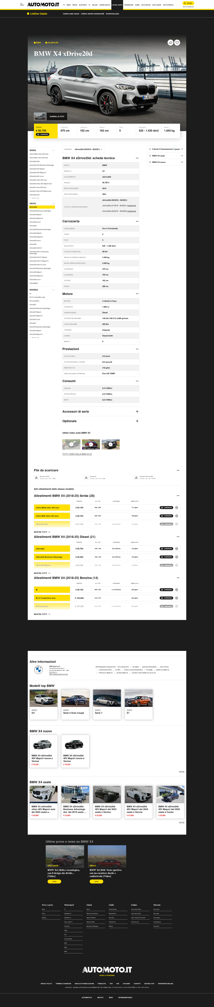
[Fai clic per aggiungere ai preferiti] (177, 43)
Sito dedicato (123, 667)
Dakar (65, 930)
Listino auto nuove (71, 13)
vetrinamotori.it (125, 997)
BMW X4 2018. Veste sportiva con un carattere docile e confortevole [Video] (105, 873)
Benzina (34, 289)
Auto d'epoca (156, 917)
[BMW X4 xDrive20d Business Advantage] (176, 556)
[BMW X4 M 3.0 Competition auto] (176, 597)
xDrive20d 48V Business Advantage (42, 165)
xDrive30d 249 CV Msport (38, 257)
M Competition (34, 301)
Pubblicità (102, 983)
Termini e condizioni (63, 983)
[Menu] (22, 4)
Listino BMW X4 (122, 673)
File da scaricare (46, 470)
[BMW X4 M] (176, 589)
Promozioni (156, 926)
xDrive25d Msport (35, 233)
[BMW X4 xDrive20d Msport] (176, 565)
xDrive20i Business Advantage (40, 308)
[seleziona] (131, 205)
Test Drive (164, 667)
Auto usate (156, 913)
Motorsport (69, 904)
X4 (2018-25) (53, 42)
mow (111, 997)
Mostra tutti (35, 198)
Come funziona (113, 909)
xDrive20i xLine (35, 319)
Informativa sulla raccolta (11, 1005)
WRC (65, 947)
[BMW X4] (111, 444)
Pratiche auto (112, 922)
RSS (117, 983)
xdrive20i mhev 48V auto (38, 187)
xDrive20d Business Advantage (40, 211)
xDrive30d (33, 244)
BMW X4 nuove (158, 162)
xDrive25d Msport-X (36, 237)
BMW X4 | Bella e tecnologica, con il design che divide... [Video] (64, 873)
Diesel (33, 203)
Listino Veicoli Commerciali (138, 917)
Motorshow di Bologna (92, 926)
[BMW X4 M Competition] (176, 606)
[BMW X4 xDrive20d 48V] (176, 524)
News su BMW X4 (162, 670)
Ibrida (33, 150)
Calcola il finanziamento (162, 149)
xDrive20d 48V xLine (37, 176)
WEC (65, 943)
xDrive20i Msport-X (36, 316)
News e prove (47, 904)
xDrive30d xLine (35, 279)
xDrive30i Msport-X (36, 334)
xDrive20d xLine (35, 222)
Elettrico (44, 917)
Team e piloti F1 (68, 922)
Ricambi (135, 667)
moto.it (100, 997)
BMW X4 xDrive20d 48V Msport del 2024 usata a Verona (105, 809)
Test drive (53, 865)
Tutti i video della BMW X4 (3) (77, 454)
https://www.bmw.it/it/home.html (58, 674)
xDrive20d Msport (35, 214)
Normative (111, 917)
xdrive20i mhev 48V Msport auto (40, 191)
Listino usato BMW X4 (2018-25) (144, 673)
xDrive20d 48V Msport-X (38, 172)
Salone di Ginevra (91, 917)
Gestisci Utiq (149, 983)
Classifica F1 (67, 917)
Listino (134, 904)
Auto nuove (156, 909)
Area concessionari (188, 7)
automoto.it (87, 997)
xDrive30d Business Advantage (40, 268)
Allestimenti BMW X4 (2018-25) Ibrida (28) (64, 495)
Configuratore (105, 670)
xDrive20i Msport (35, 312)
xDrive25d (33, 226)
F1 (65, 909)
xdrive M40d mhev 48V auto (39, 154)
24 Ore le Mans (68, 939)
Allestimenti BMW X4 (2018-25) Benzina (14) (66, 577)
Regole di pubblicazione (84, 983)
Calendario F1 (67, 913)
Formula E (67, 926)
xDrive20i (33, 304)
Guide (111, 904)
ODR (111, 983)
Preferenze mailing (165, 983)
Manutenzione (112, 913)
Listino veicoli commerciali (92, 13)
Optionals (69, 421)
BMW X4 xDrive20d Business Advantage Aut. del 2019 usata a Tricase (74, 810)
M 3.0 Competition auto (37, 297)
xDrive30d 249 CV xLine (38, 264)
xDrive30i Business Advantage (40, 327)
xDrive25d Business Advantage (40, 229)
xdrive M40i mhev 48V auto (39, 158)
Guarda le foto (57, 116)
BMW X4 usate (158, 155)
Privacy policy (46, 983)
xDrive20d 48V (35, 161)
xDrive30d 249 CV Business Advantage (39, 252)
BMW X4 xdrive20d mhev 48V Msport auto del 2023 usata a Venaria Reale (43, 810)
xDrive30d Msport (35, 272)
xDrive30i (33, 323)
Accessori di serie (75, 411)
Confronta (44, 134)
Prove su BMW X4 (106, 673)
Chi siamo (126, 983)
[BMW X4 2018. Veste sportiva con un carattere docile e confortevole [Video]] (91, 444)
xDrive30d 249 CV (36, 248)
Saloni (89, 904)
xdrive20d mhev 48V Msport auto (41, 184)
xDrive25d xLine (35, 240)
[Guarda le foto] (40, 116)
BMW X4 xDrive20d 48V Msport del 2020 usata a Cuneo (169, 809)
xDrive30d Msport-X (36, 276)
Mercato (156, 904)
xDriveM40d (34, 283)
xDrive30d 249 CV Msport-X (39, 261)
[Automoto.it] (43, 4)
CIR (65, 934)
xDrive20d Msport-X (36, 218)
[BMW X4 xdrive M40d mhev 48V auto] (176, 507)
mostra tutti (40, 532)
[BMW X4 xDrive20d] (176, 548)
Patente (111, 926)
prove (93, 865)
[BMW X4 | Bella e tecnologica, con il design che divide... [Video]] (65, 856)
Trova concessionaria (133, 670)
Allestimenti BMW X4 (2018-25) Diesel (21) (64, 536)
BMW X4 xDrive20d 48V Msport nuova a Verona (42, 758)
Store (118, 670)
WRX (65, 951)
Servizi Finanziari (149, 667)
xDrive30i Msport (35, 330)
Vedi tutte (181, 771)
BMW (38, 42)
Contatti (137, 983)
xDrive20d (33, 207)
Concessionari (157, 922)
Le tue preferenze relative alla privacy (38, 1005)
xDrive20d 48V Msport (37, 169)
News (43, 909)
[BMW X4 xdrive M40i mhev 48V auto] (176, 515)
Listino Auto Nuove (136, 909)
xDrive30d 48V (35, 195)
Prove (43, 913)
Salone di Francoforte (92, 913)
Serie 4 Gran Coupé (73, 712)
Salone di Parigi (90, 922)
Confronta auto (112, 13)
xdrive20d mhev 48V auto (38, 180)
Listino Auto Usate (136, 913)
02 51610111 (53, 672)
